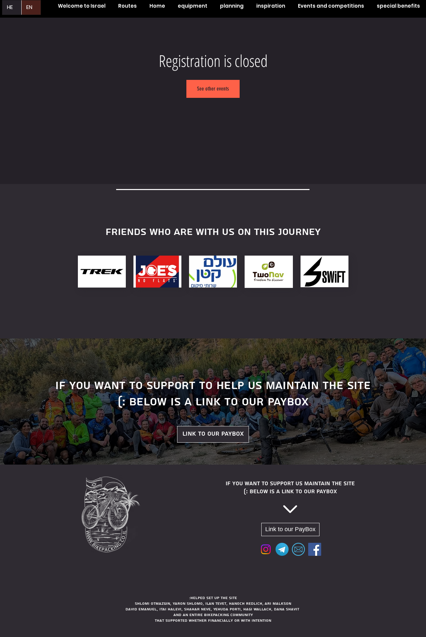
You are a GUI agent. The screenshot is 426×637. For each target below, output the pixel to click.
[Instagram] (265, 549)
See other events (213, 89)
